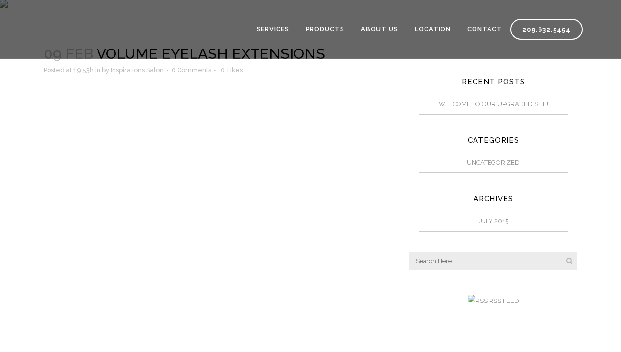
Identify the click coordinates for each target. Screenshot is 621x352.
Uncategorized (493, 162)
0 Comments (191, 70)
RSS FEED (503, 300)
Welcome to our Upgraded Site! (493, 104)
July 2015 (493, 221)
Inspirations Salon (137, 70)
